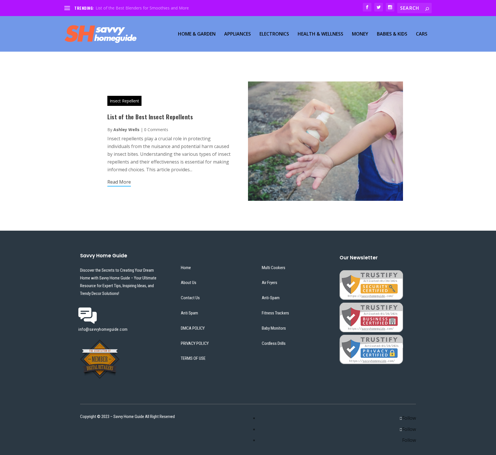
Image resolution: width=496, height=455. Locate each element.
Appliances (237, 34)
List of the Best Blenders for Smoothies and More (142, 8)
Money (360, 34)
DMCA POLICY (193, 328)
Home (186, 267)
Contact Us (190, 297)
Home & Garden (197, 34)
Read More (119, 182)
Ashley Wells (126, 129)
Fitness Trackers (275, 313)
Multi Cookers (273, 267)
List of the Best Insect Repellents (150, 116)
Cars (421, 34)
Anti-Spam (271, 297)
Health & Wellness (320, 34)
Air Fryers (269, 282)
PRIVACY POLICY (195, 343)
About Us (188, 282)
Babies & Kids (392, 34)
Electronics (274, 34)
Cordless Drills (274, 343)
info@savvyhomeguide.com (103, 329)
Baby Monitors (274, 328)
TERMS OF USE (193, 358)
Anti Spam (189, 313)
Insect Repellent (124, 101)
